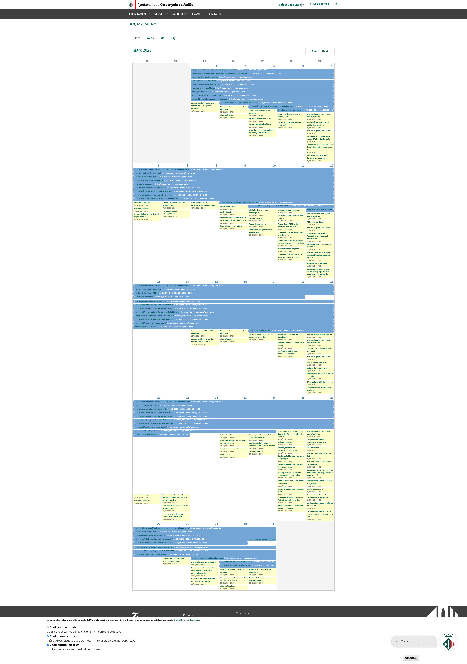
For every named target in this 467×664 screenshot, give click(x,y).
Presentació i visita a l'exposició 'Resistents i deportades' (317, 236)
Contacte (215, 14)
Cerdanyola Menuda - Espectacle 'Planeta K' (288, 449)
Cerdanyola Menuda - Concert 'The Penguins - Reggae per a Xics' (320, 514)
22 (216, 398)
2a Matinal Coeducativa (317, 362)
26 (331, 398)
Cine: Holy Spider (227, 586)
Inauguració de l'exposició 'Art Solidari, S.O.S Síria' (233, 579)
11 (303, 165)
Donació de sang (141, 208)
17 (274, 282)
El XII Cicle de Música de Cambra (207, 84)
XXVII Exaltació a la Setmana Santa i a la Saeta (290, 506)
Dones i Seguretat (228, 206)
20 (158, 398)
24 (274, 398)
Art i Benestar (313, 448)
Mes (154, 24)
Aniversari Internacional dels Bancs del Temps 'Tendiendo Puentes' (290, 434)
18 (303, 282)
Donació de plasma (142, 203)
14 (187, 282)
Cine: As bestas (226, 115)
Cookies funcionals (63, 627)
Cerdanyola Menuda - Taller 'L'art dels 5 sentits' (261, 436)
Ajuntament (138, 14)
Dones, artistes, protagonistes (169, 212)
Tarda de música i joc (258, 224)
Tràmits (198, 14)
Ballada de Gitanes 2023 (317, 368)
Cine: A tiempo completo (231, 226)
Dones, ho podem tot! (201, 91)
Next (325, 51)
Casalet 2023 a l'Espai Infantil (146, 326)
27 (158, 524)
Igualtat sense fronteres (260, 118)
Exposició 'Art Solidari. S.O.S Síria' (235, 565)
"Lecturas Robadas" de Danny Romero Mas (239, 102)
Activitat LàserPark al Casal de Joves (208, 558)
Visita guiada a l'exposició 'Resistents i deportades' (289, 473)
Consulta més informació (186, 620)
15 (216, 282)
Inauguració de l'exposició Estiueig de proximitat (203, 340)
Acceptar (411, 657)
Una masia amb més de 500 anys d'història (318, 115)
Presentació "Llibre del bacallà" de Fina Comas (288, 225)
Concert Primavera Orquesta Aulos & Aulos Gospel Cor (290, 498)
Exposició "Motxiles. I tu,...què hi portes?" (210, 99)
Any (173, 38)
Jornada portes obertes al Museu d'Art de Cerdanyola (318, 137)
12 (331, 165)
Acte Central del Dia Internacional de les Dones (203, 204)
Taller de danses (285, 442)
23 (245, 398)
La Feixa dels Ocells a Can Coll (206, 77)
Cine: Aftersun (226, 339)
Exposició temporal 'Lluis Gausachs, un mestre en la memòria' (220, 73)
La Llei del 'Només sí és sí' (260, 124)
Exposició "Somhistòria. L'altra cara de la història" (271, 106)
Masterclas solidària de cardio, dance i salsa (288, 352)
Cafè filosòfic (226, 212)
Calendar (143, 24)
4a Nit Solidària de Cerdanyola (233, 449)
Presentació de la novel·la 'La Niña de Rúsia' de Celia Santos (233, 219)
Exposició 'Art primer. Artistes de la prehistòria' (214, 70)
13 (158, 282)
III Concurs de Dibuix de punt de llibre (236, 562)
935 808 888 (321, 4)
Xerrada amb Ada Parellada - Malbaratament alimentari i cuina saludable (174, 497)
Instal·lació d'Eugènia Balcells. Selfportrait (239, 202)
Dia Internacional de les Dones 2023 (207, 95)
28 (187, 524)
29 (216, 524)
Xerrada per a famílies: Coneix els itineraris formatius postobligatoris (204, 570)
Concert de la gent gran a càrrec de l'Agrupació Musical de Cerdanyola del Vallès (319, 271)
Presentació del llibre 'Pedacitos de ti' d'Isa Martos (262, 444)
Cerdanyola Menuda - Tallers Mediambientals (290, 465)
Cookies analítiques (63, 636)
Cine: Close (225, 454)
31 (274, 524)
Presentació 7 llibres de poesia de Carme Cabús (172, 515)
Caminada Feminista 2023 (289, 210)
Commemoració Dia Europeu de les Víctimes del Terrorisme (291, 241)
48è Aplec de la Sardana (317, 263)
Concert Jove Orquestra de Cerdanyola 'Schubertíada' (318, 496)
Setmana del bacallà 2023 (204, 88)
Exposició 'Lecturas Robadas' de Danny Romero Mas (262, 131)
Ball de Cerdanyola (315, 489)
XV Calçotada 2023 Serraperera (320, 382)
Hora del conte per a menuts (203, 562)
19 (331, 282)
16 (245, 282)
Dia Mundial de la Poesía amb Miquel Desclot (146, 215)
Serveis (160, 14)
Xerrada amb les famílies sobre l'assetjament (173, 559)
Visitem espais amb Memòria (319, 334)
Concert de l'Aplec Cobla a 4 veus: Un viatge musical (290, 255)
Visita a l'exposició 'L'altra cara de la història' (260, 335)
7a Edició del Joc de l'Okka (204, 81)
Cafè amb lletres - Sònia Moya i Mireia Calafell (233, 441)
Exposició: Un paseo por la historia (264, 539)
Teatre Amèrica (256, 451)
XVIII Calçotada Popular (288, 249)
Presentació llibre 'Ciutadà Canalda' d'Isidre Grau (203, 580)
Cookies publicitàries (64, 645)
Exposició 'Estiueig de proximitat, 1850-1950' (268, 206)
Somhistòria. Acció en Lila (289, 110)
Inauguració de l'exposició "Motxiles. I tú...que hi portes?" (203, 106)
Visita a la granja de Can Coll (319, 131)
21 (187, 398)
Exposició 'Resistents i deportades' (322, 209)
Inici (132, 24)
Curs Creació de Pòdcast (260, 330)
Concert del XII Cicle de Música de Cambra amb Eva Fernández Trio (320, 147)
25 (303, 398)
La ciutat (179, 14)
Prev (315, 51)
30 (245, 524)
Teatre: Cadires (256, 218)
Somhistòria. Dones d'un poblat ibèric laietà (318, 123)
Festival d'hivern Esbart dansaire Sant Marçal (317, 156)
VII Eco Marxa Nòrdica (316, 222)
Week (150, 38)
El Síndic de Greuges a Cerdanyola (258, 211)
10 (274, 165)
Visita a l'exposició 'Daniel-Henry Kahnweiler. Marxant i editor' (319, 255)
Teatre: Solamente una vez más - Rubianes (261, 579)
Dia (162, 38)
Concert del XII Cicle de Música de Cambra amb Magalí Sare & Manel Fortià (320, 472)
